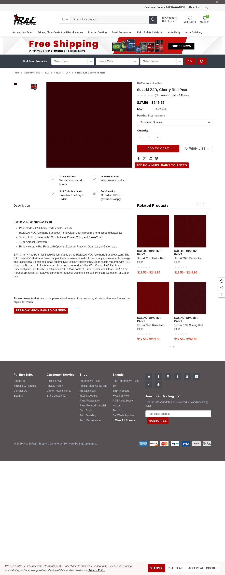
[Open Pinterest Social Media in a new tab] (187, 376)
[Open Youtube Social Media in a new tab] (148, 376)
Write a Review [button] (181, 95)
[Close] (217, 2)
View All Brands (124, 420)
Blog (205, 7)
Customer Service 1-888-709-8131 (164, 7)
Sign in (171, 21)
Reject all (176, 568)
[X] (144, 158)
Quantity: (143, 130)
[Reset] (202, 61)
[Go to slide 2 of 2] (173, 346)
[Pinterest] (156, 158)
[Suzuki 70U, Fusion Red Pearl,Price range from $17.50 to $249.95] (153, 231)
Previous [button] (198, 204)
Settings (157, 568)
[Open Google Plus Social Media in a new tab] (148, 384)
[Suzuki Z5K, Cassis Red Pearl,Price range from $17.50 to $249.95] (190, 231)
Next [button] (203, 204)
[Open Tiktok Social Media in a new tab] (196, 376)
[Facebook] (138, 158)
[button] (112, 45)
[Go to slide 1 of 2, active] (170, 346)
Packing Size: (151, 115)
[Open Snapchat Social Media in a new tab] (158, 384)
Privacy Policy (96, 570)
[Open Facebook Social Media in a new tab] (177, 376)
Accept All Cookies (203, 568)
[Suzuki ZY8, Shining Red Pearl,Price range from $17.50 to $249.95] (190, 298)
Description (22, 205)
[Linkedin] (150, 158)
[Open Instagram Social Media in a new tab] (168, 376)
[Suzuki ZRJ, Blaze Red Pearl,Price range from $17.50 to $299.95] (153, 298)
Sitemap (19, 395)
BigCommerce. (88, 443)
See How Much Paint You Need (161, 165)
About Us (193, 7)
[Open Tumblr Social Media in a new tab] (158, 376)
